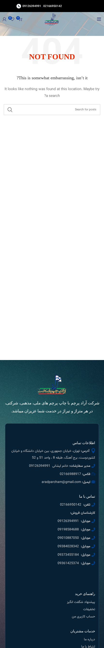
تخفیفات (89, 609)
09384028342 (68, 546)
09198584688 (68, 529)
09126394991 (31, 6)
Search (10, 109)
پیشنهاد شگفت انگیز (81, 602)
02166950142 (52, 6)
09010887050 (68, 538)
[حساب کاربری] (4, 19)
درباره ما (89, 639)
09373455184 (68, 555)
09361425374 (68, 563)
